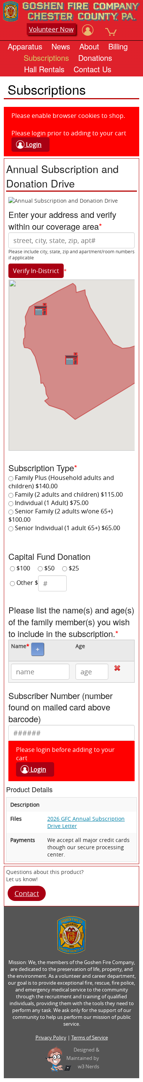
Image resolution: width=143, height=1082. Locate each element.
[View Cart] (111, 30)
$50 (49, 568)
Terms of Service (89, 1037)
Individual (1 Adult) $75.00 (50, 503)
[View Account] (87, 30)
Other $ (26, 583)
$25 (73, 568)
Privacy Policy (50, 1037)
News (60, 46)
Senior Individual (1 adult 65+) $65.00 (66, 528)
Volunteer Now (51, 29)
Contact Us (92, 69)
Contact (26, 893)
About (89, 46)
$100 (22, 568)
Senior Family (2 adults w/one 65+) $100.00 (60, 515)
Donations (95, 57)
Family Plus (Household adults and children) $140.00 (61, 481)
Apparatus (25, 46)
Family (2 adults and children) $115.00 (68, 494)
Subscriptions (46, 57)
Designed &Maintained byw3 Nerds (82, 1058)
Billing (118, 46)
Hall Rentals (44, 69)
